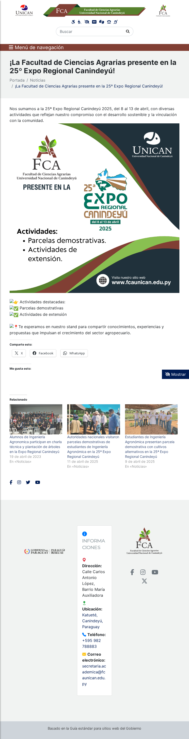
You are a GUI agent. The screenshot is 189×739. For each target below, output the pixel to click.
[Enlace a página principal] (94, 10)
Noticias (37, 80)
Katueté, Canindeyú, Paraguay (92, 620)
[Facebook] (132, 572)
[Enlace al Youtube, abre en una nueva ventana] (37, 482)
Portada (17, 80)
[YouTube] (155, 572)
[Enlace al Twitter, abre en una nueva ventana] (28, 482)
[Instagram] (142, 572)
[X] (144, 581)
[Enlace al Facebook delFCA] (11, 482)
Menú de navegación (38, 47)
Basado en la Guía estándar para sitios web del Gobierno (94, 728)
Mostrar (178, 374)
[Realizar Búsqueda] (127, 31)
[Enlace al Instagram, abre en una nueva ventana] (19, 482)
